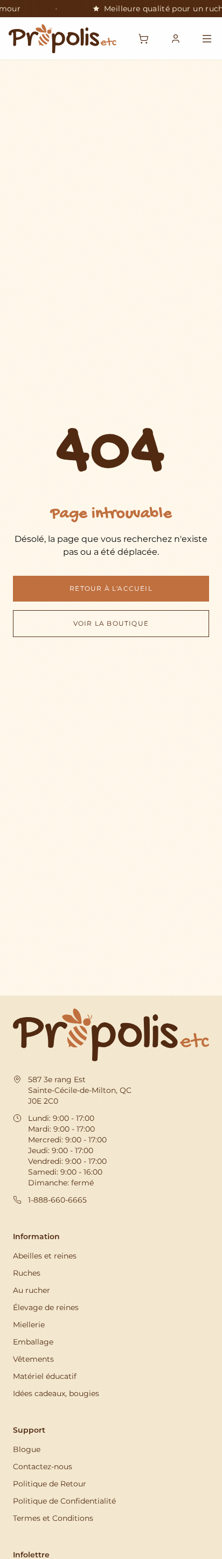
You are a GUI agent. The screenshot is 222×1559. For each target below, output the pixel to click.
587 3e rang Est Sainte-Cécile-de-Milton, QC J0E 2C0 (79, 1090)
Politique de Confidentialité (64, 1501)
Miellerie (29, 1324)
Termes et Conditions (53, 1518)
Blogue (26, 1449)
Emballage (33, 1342)
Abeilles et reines (45, 1256)
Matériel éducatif (45, 1376)
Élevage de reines (46, 1307)
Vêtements (33, 1359)
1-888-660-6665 (57, 1200)
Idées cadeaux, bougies (56, 1393)
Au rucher (31, 1290)
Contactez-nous (42, 1466)
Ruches (26, 1273)
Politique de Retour (49, 1484)
